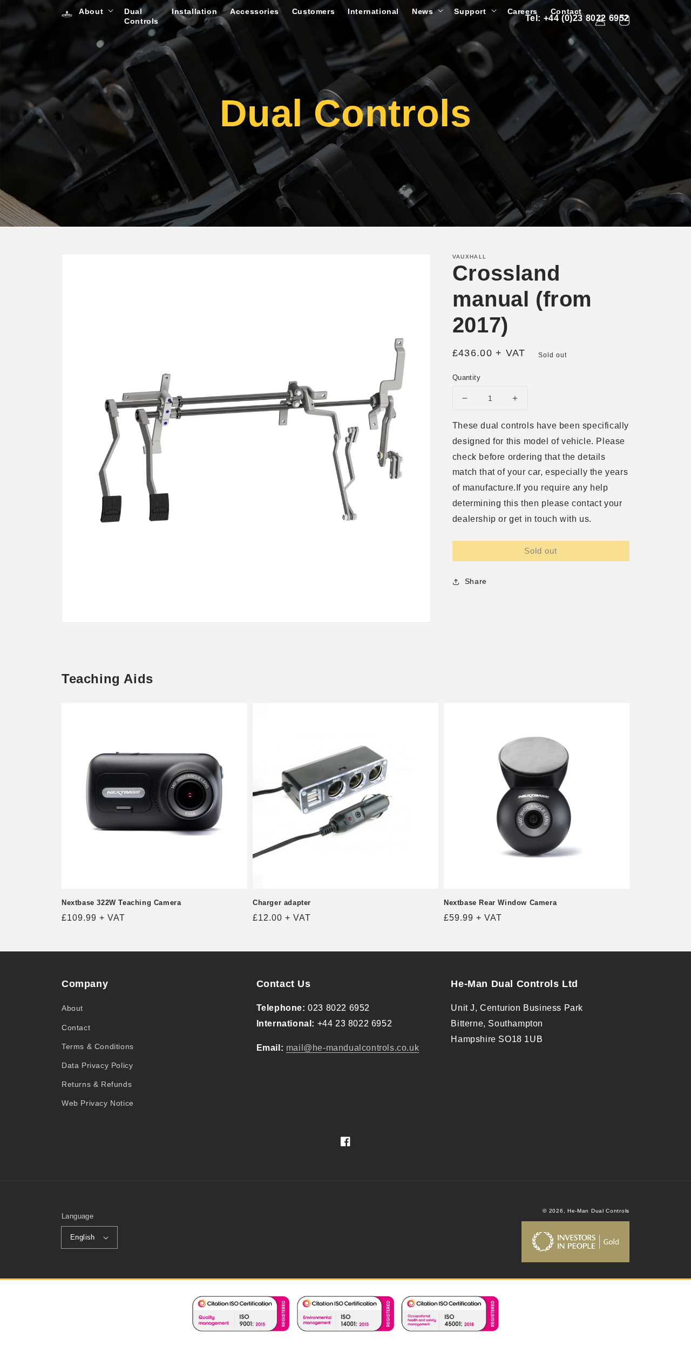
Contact (76, 1027)
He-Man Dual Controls (598, 1211)
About (72, 1008)
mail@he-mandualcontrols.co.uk (352, 1047)
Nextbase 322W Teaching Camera (121, 903)
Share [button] (476, 581)
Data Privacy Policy (97, 1065)
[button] (95, 11)
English (82, 1237)
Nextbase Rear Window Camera (500, 903)
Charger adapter (282, 903)
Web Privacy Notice (98, 1103)
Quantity (466, 377)
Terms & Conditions (98, 1046)
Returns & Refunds (97, 1084)
